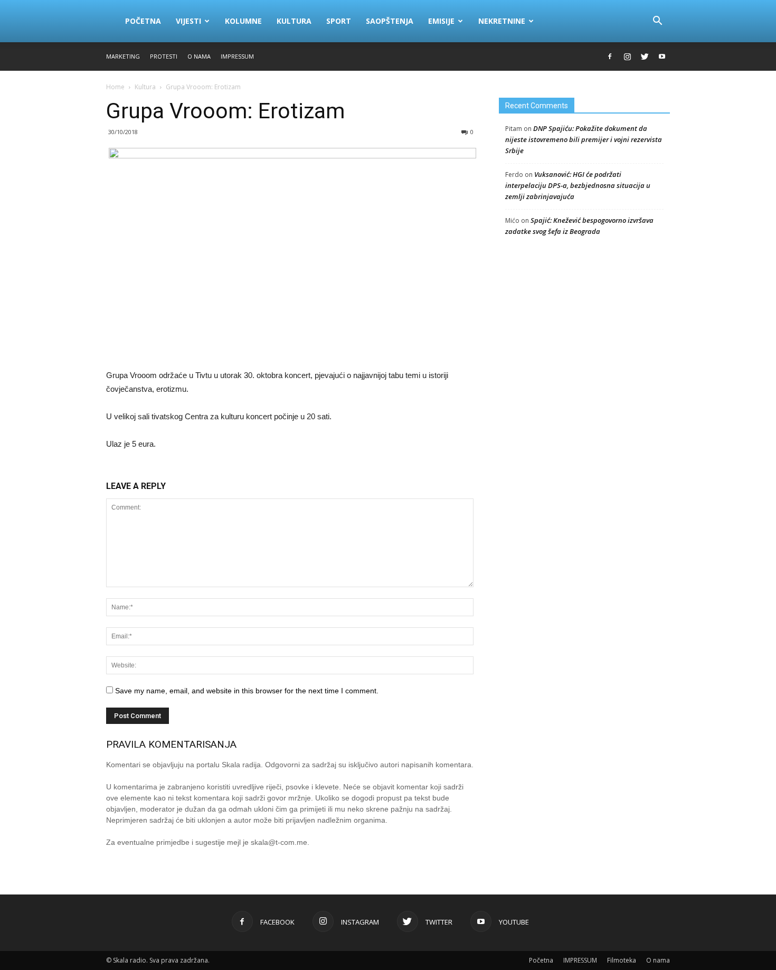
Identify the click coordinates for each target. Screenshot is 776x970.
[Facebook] (610, 56)
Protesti (163, 56)
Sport (338, 21)
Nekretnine (501, 21)
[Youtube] (662, 56)
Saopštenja (389, 21)
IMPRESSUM (237, 56)
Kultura (294, 21)
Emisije (441, 21)
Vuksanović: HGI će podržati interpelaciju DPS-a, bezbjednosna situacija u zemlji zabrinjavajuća (577, 185)
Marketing (123, 56)
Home (115, 86)
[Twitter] (644, 56)
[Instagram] (627, 56)
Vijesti (188, 21)
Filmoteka (621, 960)
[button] (657, 21)
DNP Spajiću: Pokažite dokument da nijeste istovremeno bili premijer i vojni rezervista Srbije (583, 139)
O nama (199, 56)
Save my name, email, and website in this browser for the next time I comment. (246, 690)
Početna (143, 21)
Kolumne (243, 21)
